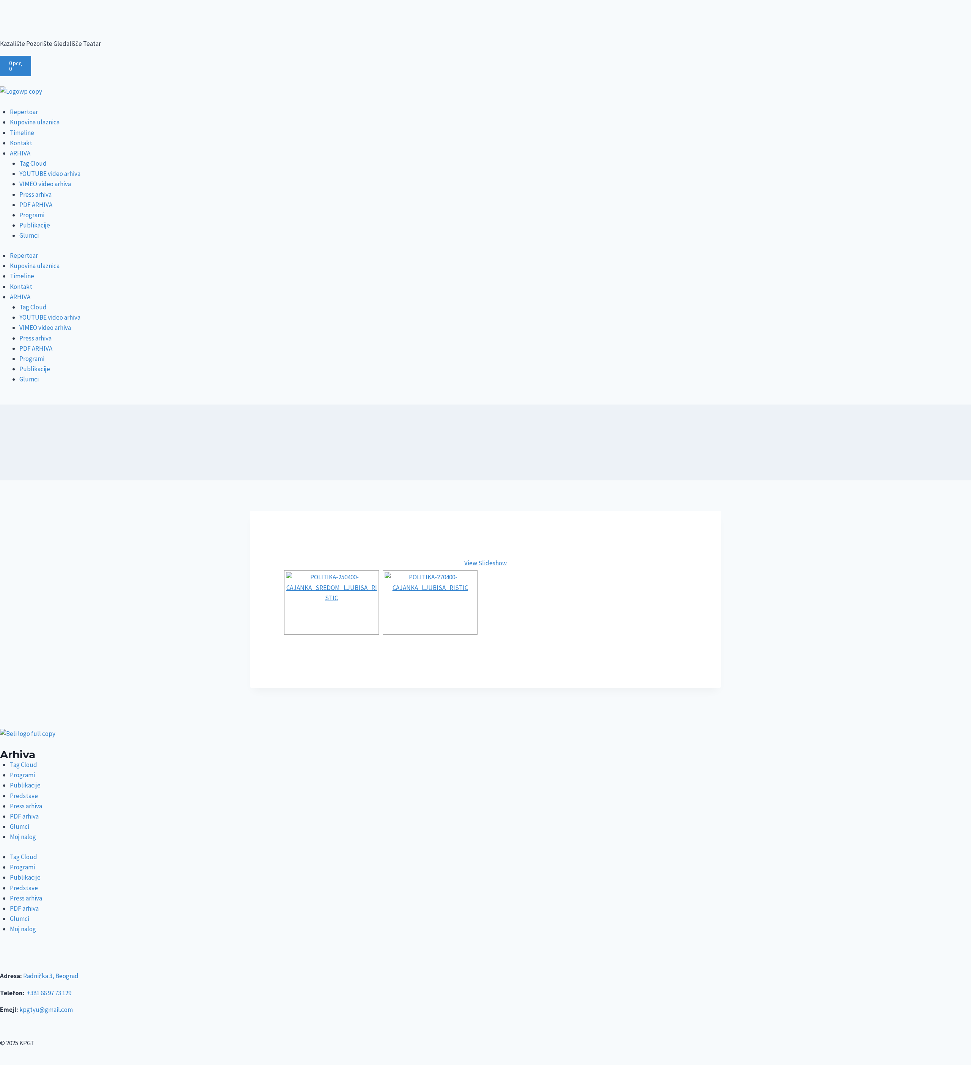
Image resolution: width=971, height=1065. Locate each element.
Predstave (24, 796)
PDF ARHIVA (35, 205)
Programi (31, 215)
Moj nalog (23, 837)
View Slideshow (485, 563)
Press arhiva (35, 194)
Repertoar (24, 112)
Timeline (22, 133)
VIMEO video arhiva (45, 184)
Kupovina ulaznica (35, 122)
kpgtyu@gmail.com (46, 1009)
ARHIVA (20, 153)
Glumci (29, 235)
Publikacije (34, 225)
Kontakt (21, 143)
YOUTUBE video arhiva (49, 173)
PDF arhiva (24, 816)
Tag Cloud (33, 163)
